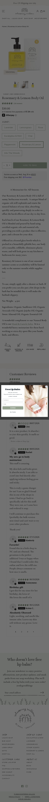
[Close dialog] (46, 387)
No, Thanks (13, 412)
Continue (12, 408)
